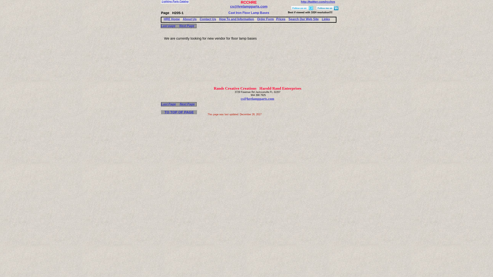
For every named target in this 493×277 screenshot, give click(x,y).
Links (326, 19)
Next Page (186, 26)
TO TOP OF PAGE (179, 112)
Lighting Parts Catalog (175, 1)
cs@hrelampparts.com (248, 6)
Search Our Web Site (303, 19)
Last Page (168, 104)
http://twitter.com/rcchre (318, 1)
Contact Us (208, 19)
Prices (280, 19)
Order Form (265, 19)
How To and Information (236, 19)
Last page (168, 26)
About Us (190, 19)
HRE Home (172, 19)
